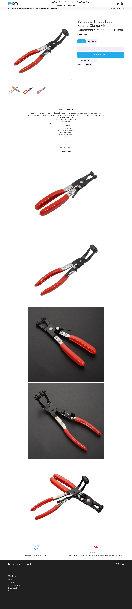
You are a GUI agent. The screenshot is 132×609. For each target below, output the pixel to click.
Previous (11, 49)
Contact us (61, 5)
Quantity (80, 46)
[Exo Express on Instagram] (118, 564)
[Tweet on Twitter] (119, 8)
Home (45, 2)
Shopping (53, 2)
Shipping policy (83, 2)
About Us (71, 5)
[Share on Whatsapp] (121, 8)
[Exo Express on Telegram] (123, 564)
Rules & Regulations (67, 2)
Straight (92, 41)
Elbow (82, 41)
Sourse (88, 64)
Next (72, 49)
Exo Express (71, 605)
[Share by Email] (123, 8)
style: (81, 38)
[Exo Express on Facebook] (116, 564)
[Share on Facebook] (117, 8)
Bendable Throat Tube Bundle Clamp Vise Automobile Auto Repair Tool (34, 8)
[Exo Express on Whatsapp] (121, 564)
